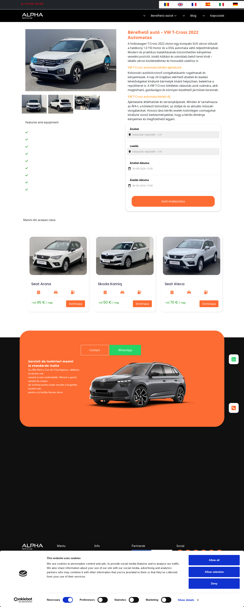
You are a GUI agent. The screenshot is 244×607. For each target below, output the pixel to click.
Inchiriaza (75, 304)
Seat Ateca (175, 283)
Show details (186, 599)
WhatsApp (125, 350)
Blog (193, 16)
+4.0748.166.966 (33, 3)
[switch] (103, 600)
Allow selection (214, 571)
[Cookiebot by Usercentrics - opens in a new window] (23, 600)
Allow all (214, 560)
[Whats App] (233, 359)
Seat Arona (41, 283)
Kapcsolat (217, 16)
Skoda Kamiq (110, 283)
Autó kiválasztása (173, 201)
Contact (94, 350)
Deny (214, 583)
